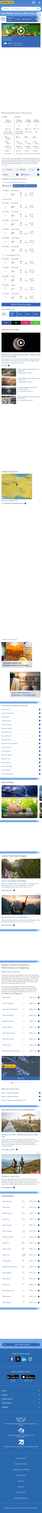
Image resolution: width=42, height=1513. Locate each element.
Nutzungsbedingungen (21, 1498)
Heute (3, 19)
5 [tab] (24, 1083)
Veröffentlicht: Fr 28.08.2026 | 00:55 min (13, 363)
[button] (21, 303)
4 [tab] (21, 1083)
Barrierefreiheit (21, 1492)
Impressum (21, 1481)
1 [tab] (12, 1083)
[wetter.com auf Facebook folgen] (11, 1359)
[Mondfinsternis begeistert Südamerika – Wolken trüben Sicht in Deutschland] (21, 342)
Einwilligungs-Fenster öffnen (21, 1469)
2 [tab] (15, 1083)
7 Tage (35, 19)
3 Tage (17, 19)
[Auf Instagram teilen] (26, 323)
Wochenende (26, 19)
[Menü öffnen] (38, 2)
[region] (21, 255)
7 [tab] (30, 1083)
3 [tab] (18, 1083)
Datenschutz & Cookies (21, 1464)
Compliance (21, 1487)
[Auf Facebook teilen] (6, 323)
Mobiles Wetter (7, 1399)
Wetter (4, 1391)
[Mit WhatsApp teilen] (35, 323)
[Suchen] (37, 9)
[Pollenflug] (33, 2)
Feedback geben (18, 45)
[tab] (7, 185)
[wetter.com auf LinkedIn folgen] (24, 1359)
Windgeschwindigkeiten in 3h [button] (10, 500)
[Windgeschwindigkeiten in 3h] (21, 486)
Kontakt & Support (21, 1475)
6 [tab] (27, 1083)
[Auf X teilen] (16, 323)
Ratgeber (5, 1407)
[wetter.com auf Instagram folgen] (30, 1359)
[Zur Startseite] (8, 2)
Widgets (5, 1395)
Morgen (10, 19)
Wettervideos (6, 1403)
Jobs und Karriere (21, 1458)
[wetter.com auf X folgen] (17, 1360)
